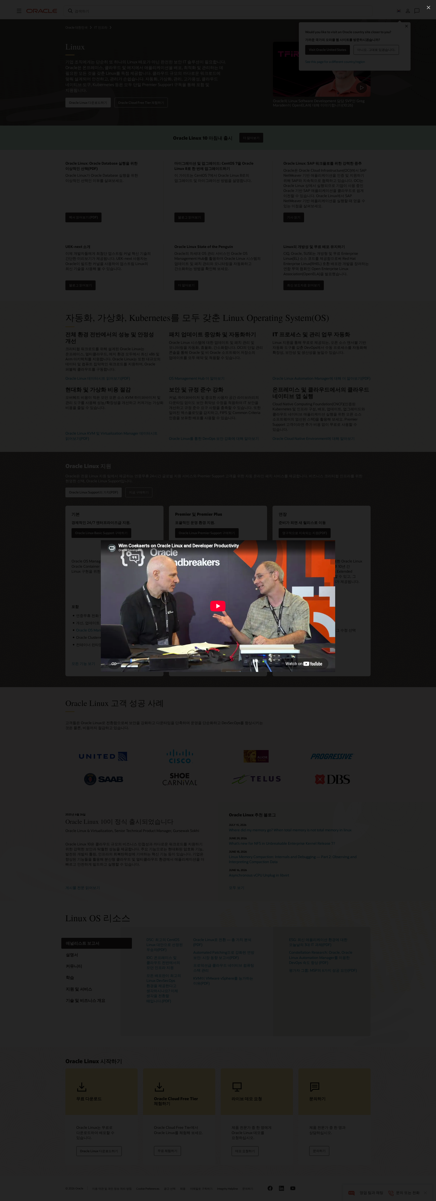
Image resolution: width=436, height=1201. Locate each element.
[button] (428, 7)
